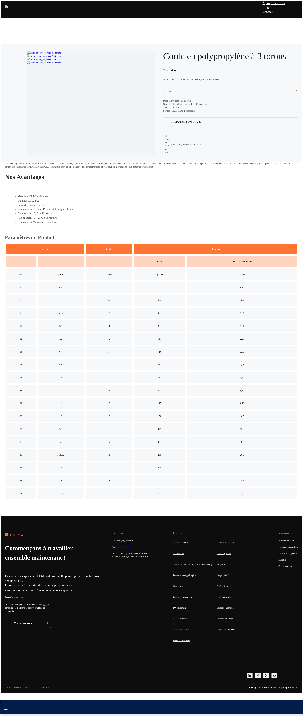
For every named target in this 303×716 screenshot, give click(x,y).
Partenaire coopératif (287, 553)
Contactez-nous (285, 566)
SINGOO (294, 687)
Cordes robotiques (181, 619)
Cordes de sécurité (181, 542)
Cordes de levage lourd (183, 597)
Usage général (223, 575)
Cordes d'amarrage (225, 619)
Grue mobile (178, 553)
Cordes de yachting (225, 608)
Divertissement (179, 608)
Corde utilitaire (223, 586)
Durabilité (282, 560)
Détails (169, 91)
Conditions (44, 687)
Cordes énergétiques (225, 597)
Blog (266, 7)
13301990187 (123, 547)
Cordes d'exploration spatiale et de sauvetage (193, 564)
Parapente (221, 564)
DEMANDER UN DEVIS (186, 121)
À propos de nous (274, 3)
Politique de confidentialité (17, 687)
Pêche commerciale (181, 640)
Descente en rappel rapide (184, 575)
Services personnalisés (288, 547)
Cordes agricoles (224, 553)
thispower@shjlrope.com (123, 540)
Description (171, 70)
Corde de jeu (178, 586)
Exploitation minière (226, 629)
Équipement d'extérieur (227, 542)
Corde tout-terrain (181, 629)
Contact (268, 11)
